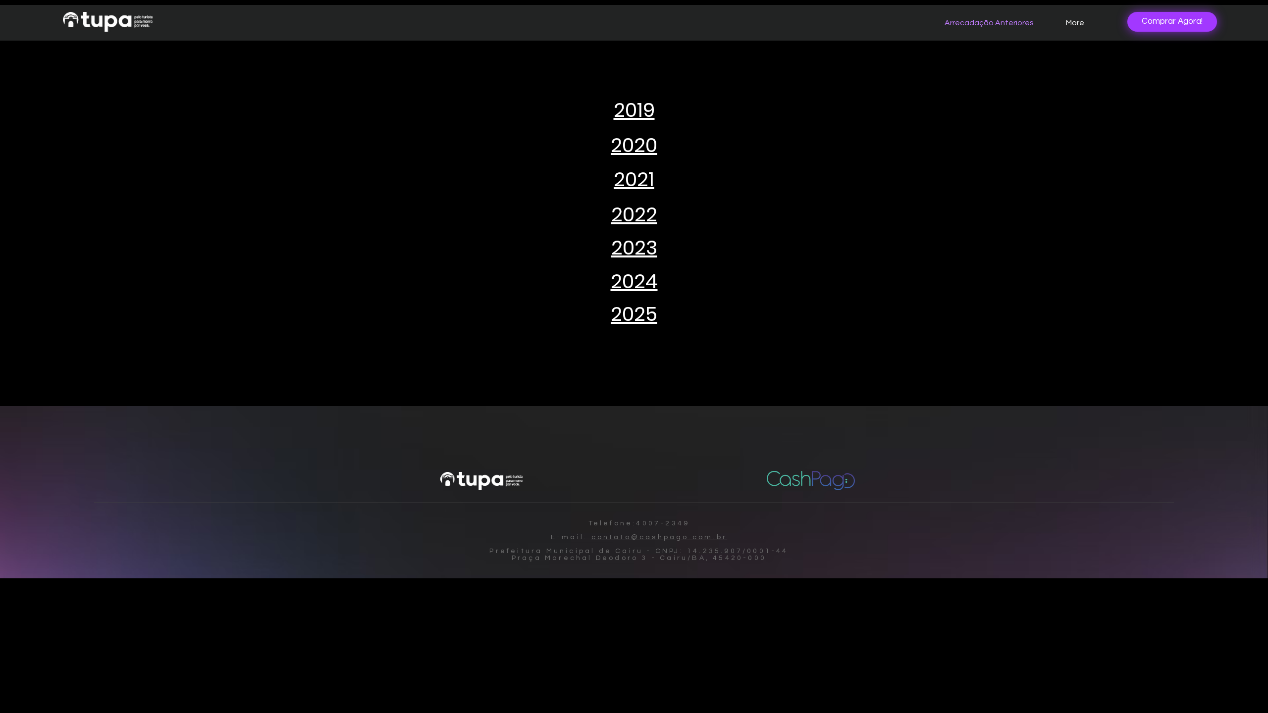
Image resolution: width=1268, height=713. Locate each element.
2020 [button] (634, 145)
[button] (634, 314)
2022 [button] (634, 214)
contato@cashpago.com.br (659, 537)
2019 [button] (634, 110)
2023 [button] (634, 247)
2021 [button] (634, 179)
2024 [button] (634, 281)
